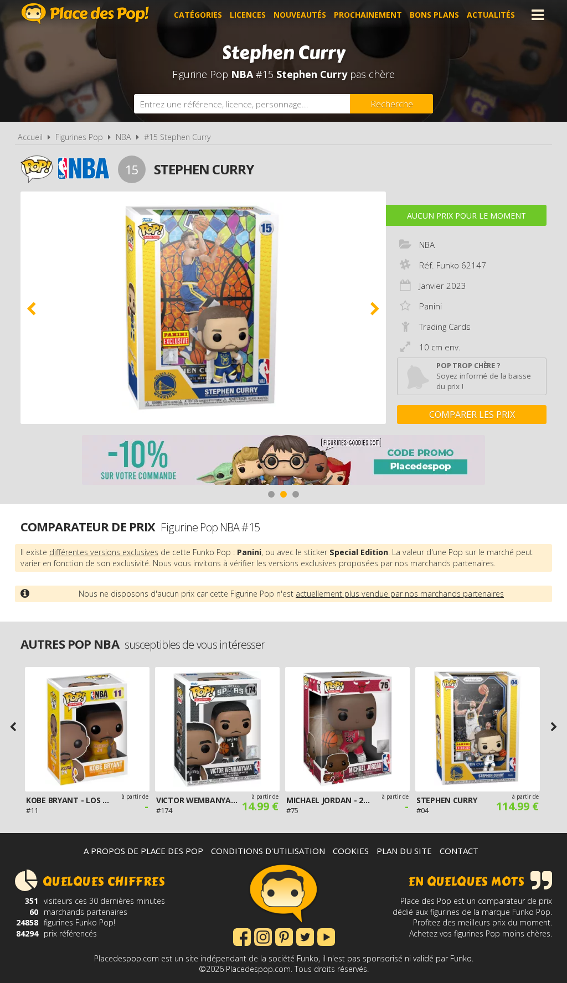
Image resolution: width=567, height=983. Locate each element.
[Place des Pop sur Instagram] (263, 936)
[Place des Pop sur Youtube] (326, 936)
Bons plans (434, 14)
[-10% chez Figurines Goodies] (283, 461)
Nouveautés (300, 14)
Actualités (491, 14)
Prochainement (368, 14)
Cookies (351, 850)
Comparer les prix (472, 414)
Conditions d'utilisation (268, 850)
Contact (459, 850)
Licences (248, 14)
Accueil (30, 137)
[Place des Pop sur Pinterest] (284, 936)
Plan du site (404, 850)
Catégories (198, 14)
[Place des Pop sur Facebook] (242, 936)
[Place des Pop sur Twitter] (305, 936)
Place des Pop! (85, 13)
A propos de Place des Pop (143, 850)
